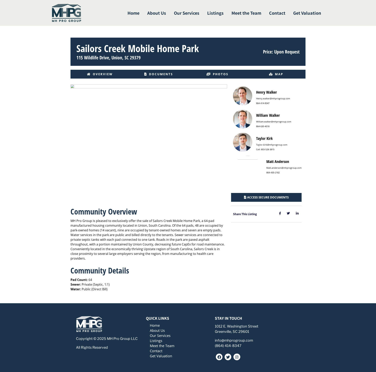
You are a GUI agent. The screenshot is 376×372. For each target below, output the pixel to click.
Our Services (186, 13)
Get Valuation (307, 13)
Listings (215, 13)
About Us (156, 13)
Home (133, 13)
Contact (277, 13)
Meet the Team (246, 13)
